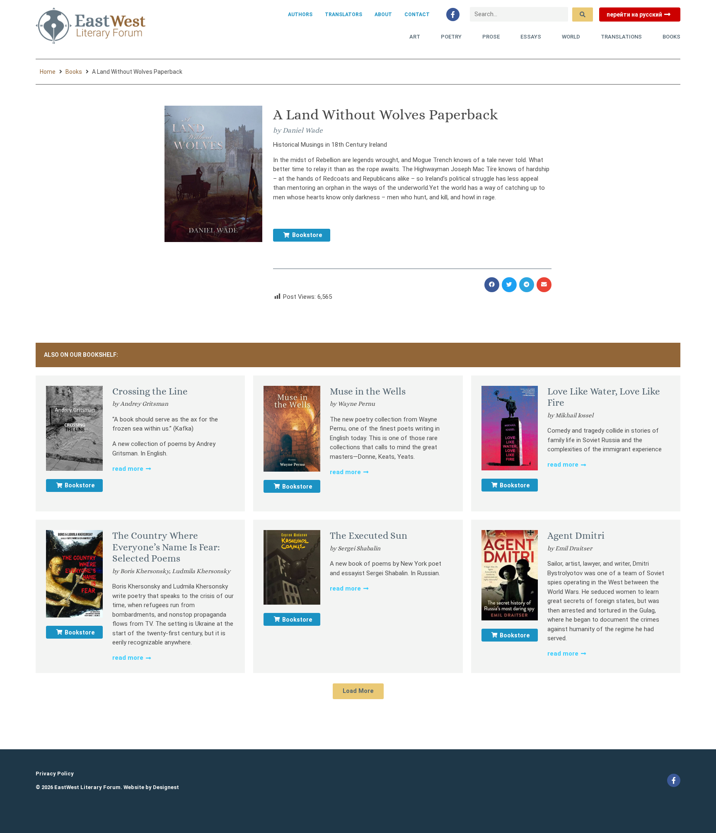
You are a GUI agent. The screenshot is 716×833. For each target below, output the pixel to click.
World (571, 37)
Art (414, 37)
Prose (491, 37)
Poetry (451, 37)
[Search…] (519, 14)
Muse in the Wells (368, 391)
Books (671, 37)
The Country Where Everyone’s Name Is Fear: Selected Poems (166, 547)
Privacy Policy (55, 773)
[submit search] (582, 14)
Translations (621, 37)
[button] (491, 284)
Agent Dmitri (576, 535)
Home (48, 71)
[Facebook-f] (453, 14)
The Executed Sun (368, 535)
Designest (166, 787)
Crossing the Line (150, 391)
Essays (530, 37)
